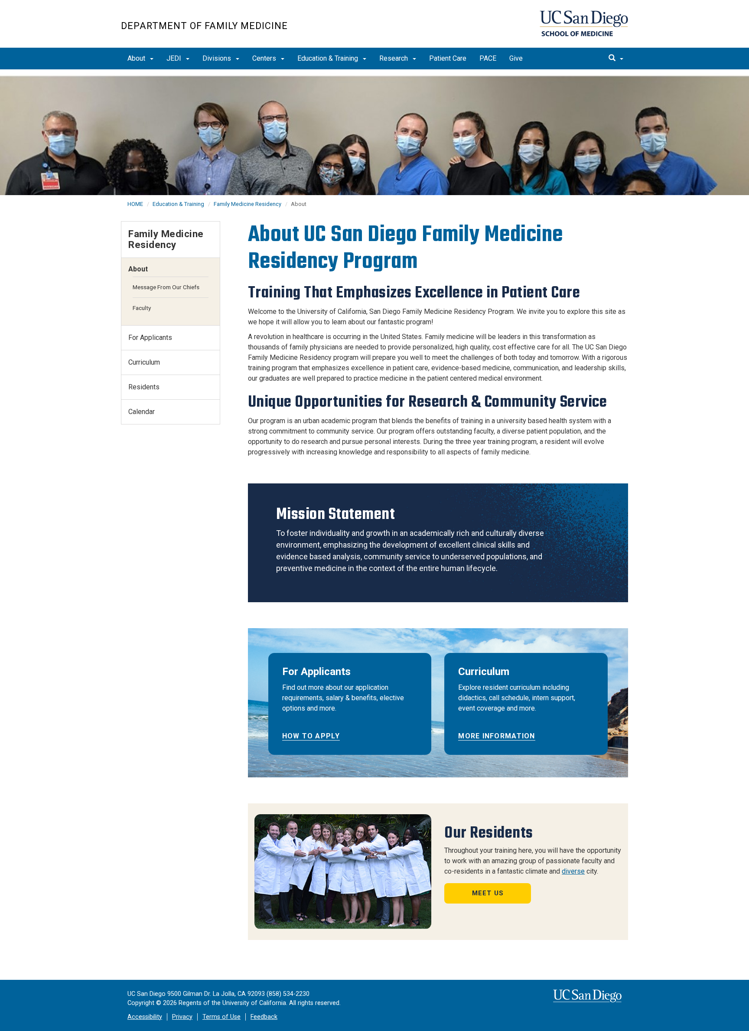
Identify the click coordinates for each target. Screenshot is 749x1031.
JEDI (174, 58)
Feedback (264, 1017)
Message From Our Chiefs (166, 287)
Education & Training (328, 58)
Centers (265, 58)
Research (394, 58)
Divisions (217, 58)
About (137, 58)
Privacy (182, 1017)
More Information (496, 736)
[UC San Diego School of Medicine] (584, 23)
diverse (573, 871)
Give (516, 58)
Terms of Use (221, 1017)
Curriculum (144, 362)
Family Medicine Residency (247, 204)
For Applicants (150, 337)
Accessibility (144, 1017)
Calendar (141, 412)
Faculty (142, 307)
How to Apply (311, 736)
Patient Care (447, 58)
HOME (135, 204)
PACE (487, 58)
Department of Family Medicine (204, 25)
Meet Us (488, 893)
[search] (616, 58)
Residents (144, 387)
